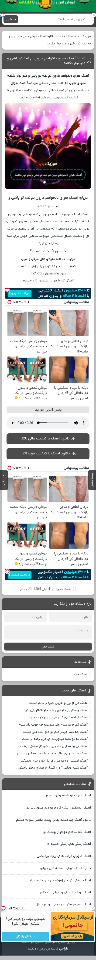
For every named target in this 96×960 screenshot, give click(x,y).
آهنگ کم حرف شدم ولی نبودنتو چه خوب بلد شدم (53, 725)
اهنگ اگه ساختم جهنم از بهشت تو (67, 832)
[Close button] (92, 908)
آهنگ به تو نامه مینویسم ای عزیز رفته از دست (55, 739)
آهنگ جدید (66, 36)
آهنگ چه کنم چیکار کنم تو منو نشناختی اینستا (55, 732)
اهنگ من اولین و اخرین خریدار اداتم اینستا (58, 703)
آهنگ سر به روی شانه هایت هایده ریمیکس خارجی (52, 753)
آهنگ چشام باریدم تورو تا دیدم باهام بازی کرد (56, 710)
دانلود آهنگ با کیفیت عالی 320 (45, 438)
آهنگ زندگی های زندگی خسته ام (69, 844)
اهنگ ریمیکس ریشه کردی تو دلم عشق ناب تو (59, 807)
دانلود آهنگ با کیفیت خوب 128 (45, 453)
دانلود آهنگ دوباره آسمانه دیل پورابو (65, 868)
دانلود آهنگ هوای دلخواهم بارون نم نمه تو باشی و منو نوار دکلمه (46, 60)
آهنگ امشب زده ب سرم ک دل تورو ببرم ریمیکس (53, 761)
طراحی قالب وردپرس (53, 948)
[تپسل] (2, 15)
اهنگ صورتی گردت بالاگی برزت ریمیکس (64, 856)
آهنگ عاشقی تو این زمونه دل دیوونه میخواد (60, 880)
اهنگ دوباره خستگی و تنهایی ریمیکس (64, 892)
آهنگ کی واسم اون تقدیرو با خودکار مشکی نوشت (54, 746)
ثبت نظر (48, 646)
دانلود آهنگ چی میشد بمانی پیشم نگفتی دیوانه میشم (53, 820)
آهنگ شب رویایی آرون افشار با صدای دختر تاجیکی (53, 768)
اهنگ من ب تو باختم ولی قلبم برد (67, 795)
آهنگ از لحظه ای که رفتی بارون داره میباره (58, 717)
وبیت (32, 948)
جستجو (11, 19)
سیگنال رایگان (25, 936)
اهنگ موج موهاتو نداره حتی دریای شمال (63, 904)
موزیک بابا (84, 36)
